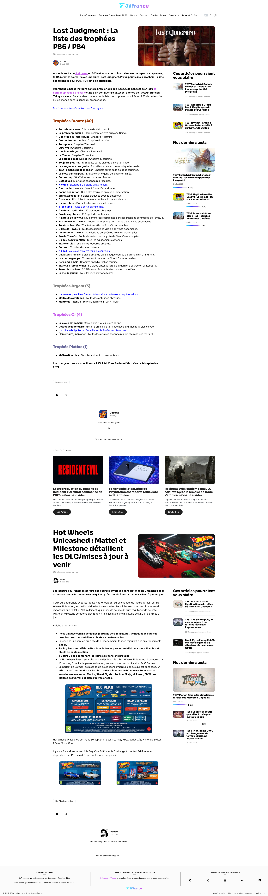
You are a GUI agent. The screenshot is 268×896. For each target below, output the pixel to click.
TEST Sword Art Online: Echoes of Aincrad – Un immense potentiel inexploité (198, 88)
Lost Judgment (61, 382)
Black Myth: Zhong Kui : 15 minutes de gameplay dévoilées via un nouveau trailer (200, 644)
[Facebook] (190, 880)
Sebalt (62, 579)
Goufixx (63, 61)
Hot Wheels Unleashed (64, 801)
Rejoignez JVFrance (108, 878)
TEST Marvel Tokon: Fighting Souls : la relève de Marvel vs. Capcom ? (199, 604)
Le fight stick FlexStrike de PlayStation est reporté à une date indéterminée (133, 492)
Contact (248, 893)
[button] (207, 15)
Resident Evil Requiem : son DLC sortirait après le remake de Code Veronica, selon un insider (189, 492)
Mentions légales (235, 893)
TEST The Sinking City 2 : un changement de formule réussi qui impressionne (199, 623)
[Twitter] (207, 880)
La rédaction (260, 893)
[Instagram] (225, 880)
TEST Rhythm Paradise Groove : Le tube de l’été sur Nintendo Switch (198, 125)
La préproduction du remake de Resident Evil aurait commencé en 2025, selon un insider (77, 492)
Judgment (81, 73)
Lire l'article (62, 512)
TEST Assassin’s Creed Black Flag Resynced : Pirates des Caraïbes (198, 107)
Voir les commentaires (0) (107, 439)
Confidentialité (219, 893)
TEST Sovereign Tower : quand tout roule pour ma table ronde (199, 714)
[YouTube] (242, 880)
